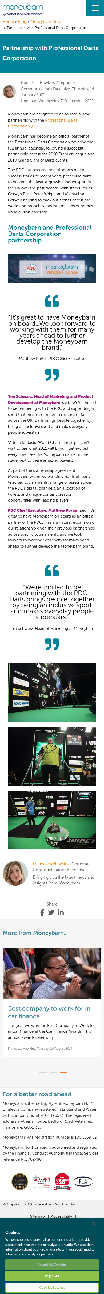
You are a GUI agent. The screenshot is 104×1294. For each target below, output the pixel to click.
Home (8, 21)
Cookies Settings (52, 1287)
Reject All (52, 1276)
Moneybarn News (46, 21)
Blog (22, 21)
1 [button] (43, 1072)
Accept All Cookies (52, 1264)
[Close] (93, 1223)
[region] (52, 1256)
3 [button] (63, 1072)
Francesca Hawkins (51, 863)
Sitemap (37, 1216)
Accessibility (61, 1216)
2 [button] (53, 1072)
